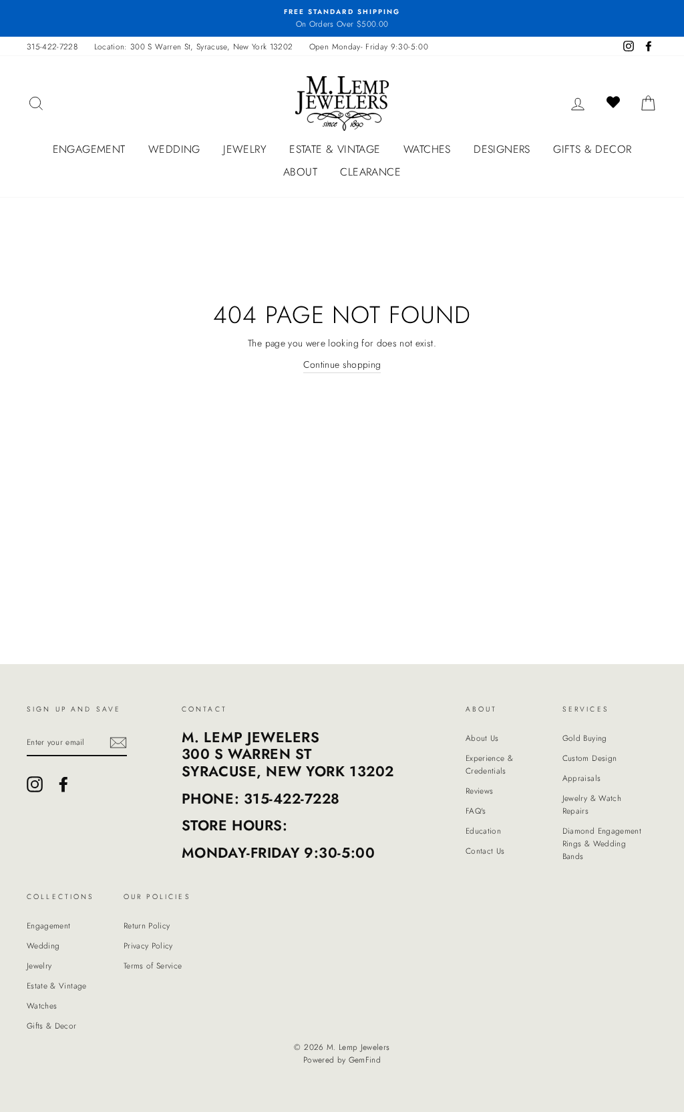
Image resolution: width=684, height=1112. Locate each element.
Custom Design (589, 758)
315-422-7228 (52, 46)
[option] (342, 18)
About (300, 172)
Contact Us (485, 850)
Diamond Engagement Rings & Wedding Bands (601, 843)
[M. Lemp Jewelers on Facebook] (63, 784)
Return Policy (147, 925)
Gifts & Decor (592, 149)
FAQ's (476, 810)
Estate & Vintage (334, 149)
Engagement (89, 149)
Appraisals (581, 778)
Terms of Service (153, 965)
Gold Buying (584, 738)
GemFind (365, 1060)
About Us (482, 738)
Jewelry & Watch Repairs (591, 804)
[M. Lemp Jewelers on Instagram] (35, 784)
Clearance (370, 172)
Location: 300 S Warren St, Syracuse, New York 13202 (193, 46)
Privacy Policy (148, 945)
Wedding (174, 149)
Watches (427, 149)
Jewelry (245, 149)
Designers (502, 149)
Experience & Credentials (489, 764)
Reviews (479, 790)
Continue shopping (342, 364)
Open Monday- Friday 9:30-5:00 (368, 46)
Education (483, 830)
